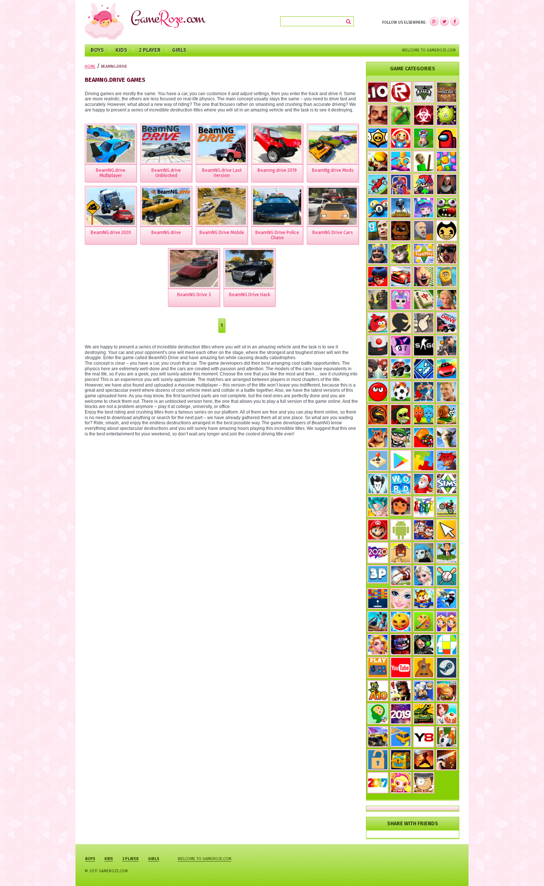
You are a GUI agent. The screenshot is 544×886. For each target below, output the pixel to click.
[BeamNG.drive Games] (446, 323)
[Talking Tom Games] (401, 253)
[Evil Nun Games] (446, 184)
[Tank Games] (423, 714)
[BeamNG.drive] (166, 206)
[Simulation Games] (446, 483)
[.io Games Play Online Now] (378, 92)
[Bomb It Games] (401, 782)
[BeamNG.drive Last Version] (222, 144)
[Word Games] (401, 484)
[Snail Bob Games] (446, 414)
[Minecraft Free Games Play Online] (446, 92)
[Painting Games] (423, 621)
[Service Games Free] (446, 714)
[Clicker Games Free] (423, 323)
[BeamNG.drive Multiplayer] (111, 144)
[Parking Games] (401, 737)
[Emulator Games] (378, 460)
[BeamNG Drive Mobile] (222, 206)
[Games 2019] (401, 714)
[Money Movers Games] (423, 530)
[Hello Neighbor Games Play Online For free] (378, 115)
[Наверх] (527, 869)
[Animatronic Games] (401, 644)
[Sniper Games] (423, 644)
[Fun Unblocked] (378, 759)
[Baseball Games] (446, 575)
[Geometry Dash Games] (423, 369)
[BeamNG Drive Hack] (249, 268)
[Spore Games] (378, 437)
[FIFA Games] (401, 391)
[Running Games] (401, 161)
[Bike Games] (446, 507)
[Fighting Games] (423, 391)
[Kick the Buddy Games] (401, 138)
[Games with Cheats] (401, 759)
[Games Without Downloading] (378, 667)
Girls (179, 50)
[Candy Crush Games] (423, 437)
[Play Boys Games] (401, 506)
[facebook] (434, 21)
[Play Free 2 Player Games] (378, 369)
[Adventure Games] (378, 530)
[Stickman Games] (401, 323)
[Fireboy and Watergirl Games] (423, 414)
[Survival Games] (401, 115)
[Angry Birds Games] (378, 323)
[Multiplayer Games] (423, 346)
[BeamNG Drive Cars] (333, 206)
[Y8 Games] (423, 737)
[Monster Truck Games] (401, 369)
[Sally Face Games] (423, 553)
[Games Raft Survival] (378, 621)
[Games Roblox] (401, 92)
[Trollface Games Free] (401, 414)
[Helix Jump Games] (378, 346)
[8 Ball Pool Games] (378, 207)
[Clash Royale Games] (378, 253)
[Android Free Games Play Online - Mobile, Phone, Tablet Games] (401, 530)
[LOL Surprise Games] (401, 299)
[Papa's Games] (423, 691)
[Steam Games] (446, 667)
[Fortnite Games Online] (446, 391)
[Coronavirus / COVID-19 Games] (446, 115)
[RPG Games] (378, 161)
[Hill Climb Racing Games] (378, 184)
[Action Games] (446, 598)
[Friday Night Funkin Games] (423, 184)
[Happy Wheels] (423, 230)
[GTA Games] (446, 253)
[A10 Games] (378, 691)
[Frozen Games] (423, 575)
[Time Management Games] (446, 553)
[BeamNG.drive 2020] (111, 206)
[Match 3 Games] (446, 161)
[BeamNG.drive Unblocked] (166, 144)
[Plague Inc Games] (423, 115)
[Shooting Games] (446, 346)
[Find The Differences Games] (446, 621)
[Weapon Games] (446, 759)
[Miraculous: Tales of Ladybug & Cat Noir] (378, 276)
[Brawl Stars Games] (378, 138)
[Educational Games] (378, 713)
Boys (97, 50)
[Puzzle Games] (423, 460)
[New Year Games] (423, 483)
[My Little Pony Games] (401, 346)
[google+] (454, 21)
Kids (121, 50)
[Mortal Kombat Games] (378, 414)
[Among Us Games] (446, 138)
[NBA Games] (401, 184)
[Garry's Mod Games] (378, 230)
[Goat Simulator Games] (446, 437)
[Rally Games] (378, 737)
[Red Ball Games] (378, 391)
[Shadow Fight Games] (423, 759)
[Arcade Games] (378, 598)
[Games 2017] (378, 782)
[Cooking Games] (446, 691)
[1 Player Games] (401, 553)
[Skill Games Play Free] (446, 644)
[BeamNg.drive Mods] (333, 144)
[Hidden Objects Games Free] (423, 782)
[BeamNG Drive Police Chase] (277, 206)
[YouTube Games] (401, 667)
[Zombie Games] (446, 207)
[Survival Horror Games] (446, 230)
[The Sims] (423, 253)
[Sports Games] (401, 575)
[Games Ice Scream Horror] (423, 276)
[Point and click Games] (446, 530)
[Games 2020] (378, 553)
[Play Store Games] (401, 460)
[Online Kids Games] (423, 598)
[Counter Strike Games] (378, 299)
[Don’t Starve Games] (378, 483)
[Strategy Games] (423, 138)
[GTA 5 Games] (423, 92)
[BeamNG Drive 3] (194, 268)
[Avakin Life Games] (446, 300)
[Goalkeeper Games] (446, 737)
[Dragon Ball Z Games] (378, 507)
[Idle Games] (446, 460)
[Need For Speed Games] (401, 276)
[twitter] (444, 21)
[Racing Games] (446, 369)
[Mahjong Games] (423, 299)
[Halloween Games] (401, 621)
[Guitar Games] (423, 667)
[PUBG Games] (401, 207)
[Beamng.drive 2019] (277, 144)
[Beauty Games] (378, 644)
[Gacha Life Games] (423, 207)
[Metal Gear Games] (401, 691)
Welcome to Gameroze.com (429, 50)
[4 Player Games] (423, 507)
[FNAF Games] (401, 230)
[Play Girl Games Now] (401, 598)
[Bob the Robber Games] (401, 437)
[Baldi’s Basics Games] (423, 162)
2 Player (150, 50)
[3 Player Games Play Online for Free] (378, 574)
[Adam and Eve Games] (446, 276)
